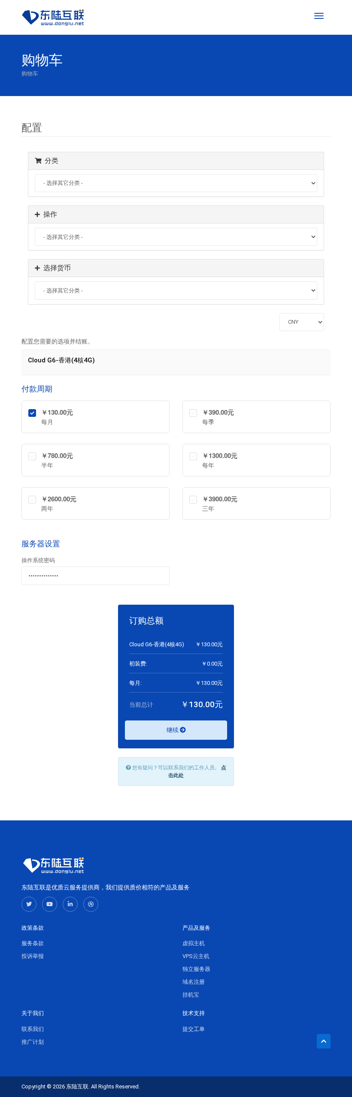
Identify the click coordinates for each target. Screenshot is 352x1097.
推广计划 (32, 1042)
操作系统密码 (38, 560)
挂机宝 (190, 995)
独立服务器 (196, 969)
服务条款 (32, 943)
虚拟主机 (193, 943)
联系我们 (32, 1029)
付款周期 (36, 388)
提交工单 (193, 1029)
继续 (173, 729)
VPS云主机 (195, 956)
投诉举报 (32, 956)
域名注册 (193, 982)
